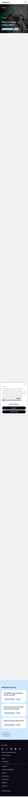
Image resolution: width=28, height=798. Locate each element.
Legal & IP (4, 766)
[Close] (25, 384)
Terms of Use (5, 779)
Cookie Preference (14, 404)
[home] (5, 2)
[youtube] (15, 748)
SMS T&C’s (4, 782)
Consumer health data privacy (13, 400)
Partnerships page (19, 663)
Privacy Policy (5, 776)
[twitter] (20, 748)
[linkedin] (2, 748)
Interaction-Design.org (7, 224)
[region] (14, 399)
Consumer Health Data (8, 769)
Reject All (13, 408)
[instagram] (11, 748)
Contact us (4, 786)
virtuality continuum (9, 251)
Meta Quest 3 (16, 86)
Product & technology (7, 29)
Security (4, 773)
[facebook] (7, 748)
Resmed (17, 648)
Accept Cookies (14, 411)
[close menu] (25, 2)
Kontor (16, 29)
